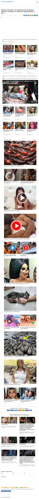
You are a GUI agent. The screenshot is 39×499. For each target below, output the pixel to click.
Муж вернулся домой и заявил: (8, 444)
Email (13, 473)
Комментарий (3, 476)
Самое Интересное (7, 1)
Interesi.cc (10, 15)
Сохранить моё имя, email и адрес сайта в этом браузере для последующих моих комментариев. (18, 489)
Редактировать (4, 424)
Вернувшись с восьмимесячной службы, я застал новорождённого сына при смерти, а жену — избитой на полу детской (9, 459)
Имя (2, 473)
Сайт (24, 473)
